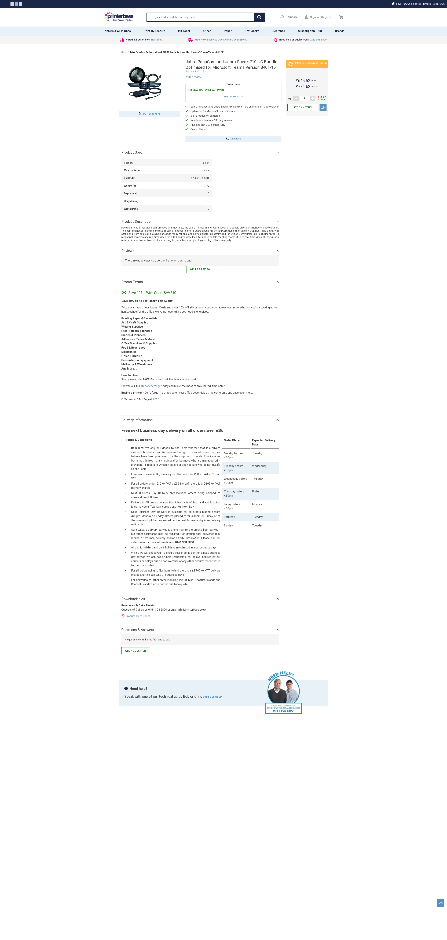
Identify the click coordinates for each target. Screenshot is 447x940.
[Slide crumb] (12, 4)
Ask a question (135, 650)
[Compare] (323, 108)
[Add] (312, 98)
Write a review (193, 77)
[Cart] (341, 17)
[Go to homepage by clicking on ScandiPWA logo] (119, 17)
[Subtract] (296, 98)
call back (235, 139)
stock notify (302, 107)
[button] (259, 17)
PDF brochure (151, 113)
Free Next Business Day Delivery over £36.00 (221, 40)
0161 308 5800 (318, 40)
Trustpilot (156, 40)
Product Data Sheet (137, 616)
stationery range (151, 386)
